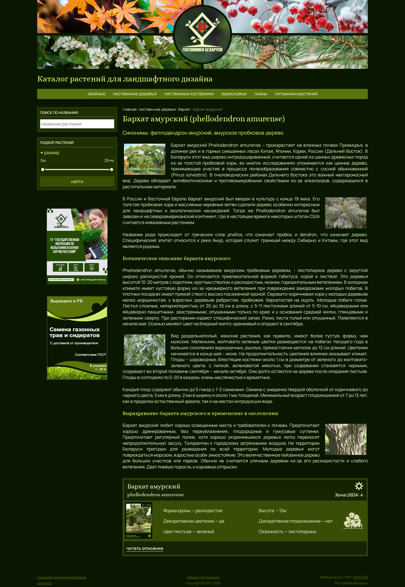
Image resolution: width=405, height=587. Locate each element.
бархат (184, 109)
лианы (260, 94)
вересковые (234, 94)
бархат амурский (153, 486)
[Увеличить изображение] (138, 521)
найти (77, 181)
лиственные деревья (134, 94)
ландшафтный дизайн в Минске (61, 577)
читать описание (144, 548)
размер (51, 152)
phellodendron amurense (155, 494)
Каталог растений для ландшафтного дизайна (125, 78)
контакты (44, 583)
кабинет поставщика (203, 577)
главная (129, 109)
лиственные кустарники (189, 94)
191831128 (360, 577)
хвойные (96, 94)
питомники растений (296, 94)
